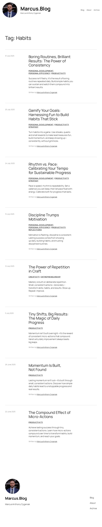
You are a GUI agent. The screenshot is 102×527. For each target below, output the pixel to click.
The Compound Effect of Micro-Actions (50, 414)
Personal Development (41, 71)
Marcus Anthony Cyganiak (47, 92)
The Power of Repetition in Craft (49, 269)
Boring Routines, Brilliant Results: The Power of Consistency (50, 61)
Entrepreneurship (51, 277)
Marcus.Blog (35, 8)
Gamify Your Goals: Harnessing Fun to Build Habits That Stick (49, 114)
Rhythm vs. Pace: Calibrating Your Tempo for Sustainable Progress (50, 168)
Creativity (34, 277)
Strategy (33, 127)
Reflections (35, 230)
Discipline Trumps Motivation (44, 217)
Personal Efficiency (39, 73)
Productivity (58, 73)
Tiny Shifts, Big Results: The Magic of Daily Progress (49, 318)
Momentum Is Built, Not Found (45, 367)
